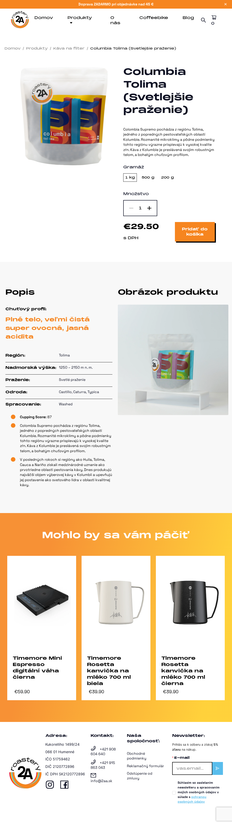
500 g (148, 177)
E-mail (182, 758)
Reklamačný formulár (145, 766)
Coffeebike (153, 17)
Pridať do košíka (195, 232)
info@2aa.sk (101, 781)
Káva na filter (69, 48)
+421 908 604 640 (103, 751)
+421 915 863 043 (103, 765)
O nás (115, 20)
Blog (188, 17)
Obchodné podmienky (136, 756)
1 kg (130, 177)
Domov (43, 17)
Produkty (80, 17)
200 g (167, 177)
